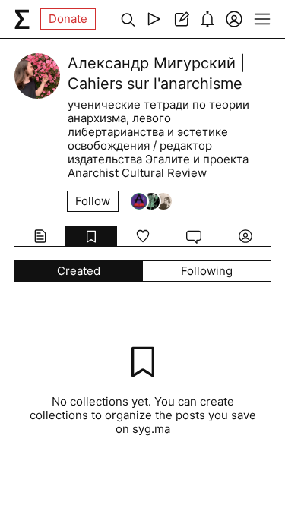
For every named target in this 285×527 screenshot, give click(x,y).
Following (207, 271)
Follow (92, 201)
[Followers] (151, 201)
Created (78, 271)
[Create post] (180, 19)
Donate (68, 18)
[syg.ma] (22, 19)
